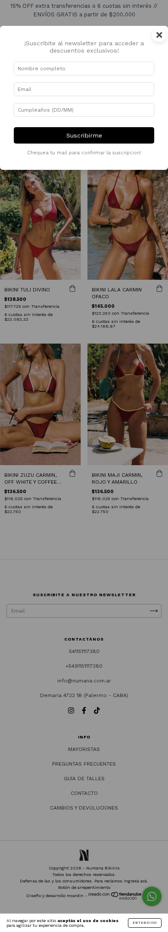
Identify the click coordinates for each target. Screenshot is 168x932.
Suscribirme (84, 135)
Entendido (145, 923)
